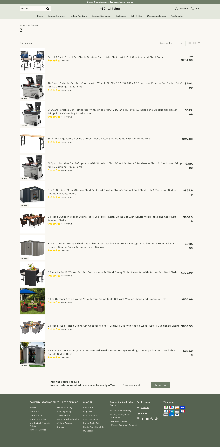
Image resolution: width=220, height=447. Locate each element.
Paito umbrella (90, 415)
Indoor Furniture (79, 16)
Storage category (91, 419)
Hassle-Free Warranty (120, 410)
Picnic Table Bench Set (94, 427)
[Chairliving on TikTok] (156, 418)
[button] (54, 60)
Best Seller (88, 407)
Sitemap (61, 427)
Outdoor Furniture (56, 16)
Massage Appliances (156, 16)
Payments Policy (64, 407)
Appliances (121, 16)
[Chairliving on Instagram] (138, 418)
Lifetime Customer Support (123, 425)
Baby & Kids (136, 16)
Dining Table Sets (91, 423)
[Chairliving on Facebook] (142, 418)
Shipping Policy (64, 411)
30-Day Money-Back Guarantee (120, 416)
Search (33, 407)
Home (40, 16)
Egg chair (87, 411)
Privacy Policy (63, 415)
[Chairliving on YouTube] (147, 418)
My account (88, 431)
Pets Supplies (177, 16)
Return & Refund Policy (68, 419)
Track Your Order (38, 419)
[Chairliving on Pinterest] (151, 418)
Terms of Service (38, 430)
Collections (33, 25)
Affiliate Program (65, 423)
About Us (34, 411)
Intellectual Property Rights (40, 424)
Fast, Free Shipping (119, 421)
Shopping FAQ (36, 415)
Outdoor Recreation (101, 16)
